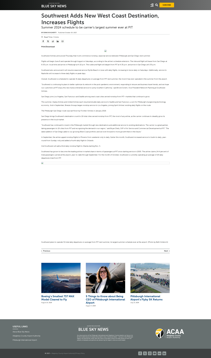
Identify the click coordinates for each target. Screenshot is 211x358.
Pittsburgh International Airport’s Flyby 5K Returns (146, 298)
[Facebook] (43, 41)
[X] (48, 41)
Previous (46, 251)
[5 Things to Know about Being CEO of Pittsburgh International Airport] (105, 264)
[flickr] (159, 353)
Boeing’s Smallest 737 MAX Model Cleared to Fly (57, 298)
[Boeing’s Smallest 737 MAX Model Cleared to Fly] (61, 264)
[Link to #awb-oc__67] (156, 5)
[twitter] (145, 353)
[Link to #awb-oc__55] (152, 5)
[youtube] (154, 353)
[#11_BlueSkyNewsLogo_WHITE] (54, 3)
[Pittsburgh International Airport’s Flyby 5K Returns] (150, 264)
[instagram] (150, 353)
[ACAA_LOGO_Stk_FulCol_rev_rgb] (169, 327)
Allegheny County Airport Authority (63, 353)
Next (166, 251)
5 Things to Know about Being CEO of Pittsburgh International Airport (105, 299)
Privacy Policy (80, 353)
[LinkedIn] (57, 41)
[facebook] (140, 353)
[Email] (62, 41)
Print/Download (48, 47)
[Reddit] (52, 41)
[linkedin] (164, 353)
